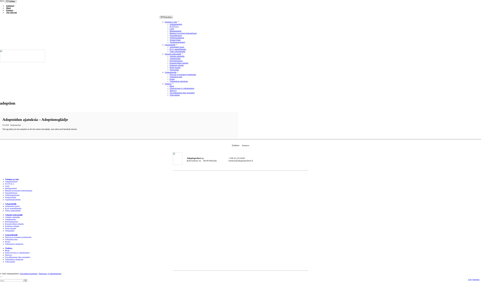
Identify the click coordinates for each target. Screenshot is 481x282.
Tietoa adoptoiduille (177, 51)
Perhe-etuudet (175, 67)
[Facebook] (272, 159)
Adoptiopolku (175, 58)
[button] (2, 1)
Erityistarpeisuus (176, 61)
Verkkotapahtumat (177, 38)
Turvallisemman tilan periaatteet (182, 93)
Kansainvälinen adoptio (179, 63)
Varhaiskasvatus (176, 77)
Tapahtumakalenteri (177, 42)
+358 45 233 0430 (236, 158)
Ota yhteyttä (11, 13)
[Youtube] (286, 159)
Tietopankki (174, 70)
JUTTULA (174, 26)
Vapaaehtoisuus (176, 35)
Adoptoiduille (170, 45)
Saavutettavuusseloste (28, 274)
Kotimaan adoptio (177, 65)
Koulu (172, 79)
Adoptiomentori (176, 24)
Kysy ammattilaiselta (178, 49)
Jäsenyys (173, 91)
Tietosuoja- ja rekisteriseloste (50, 274)
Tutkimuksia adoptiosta (179, 81)
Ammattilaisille (170, 72)
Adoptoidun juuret (177, 47)
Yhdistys (168, 84)
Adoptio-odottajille (177, 56)
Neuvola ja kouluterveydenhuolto (183, 75)
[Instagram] (279, 159)
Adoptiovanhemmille (173, 54)
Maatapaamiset (175, 31)
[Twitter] (299, 159)
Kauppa (9, 10)
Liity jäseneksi (473, 279)
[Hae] (25, 280)
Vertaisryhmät (175, 40)
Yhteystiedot (175, 95)
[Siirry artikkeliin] (119, 125)
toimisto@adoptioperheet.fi (240, 161)
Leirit (172, 29)
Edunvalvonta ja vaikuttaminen (182, 88)
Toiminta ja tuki (171, 22)
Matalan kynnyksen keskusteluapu (183, 33)
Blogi (8, 8)
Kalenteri (10, 6)
